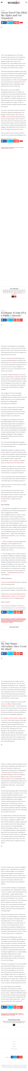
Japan (19, 620)
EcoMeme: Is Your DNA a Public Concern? (13, 314)
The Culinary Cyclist (15, 291)
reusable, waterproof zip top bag (10, 116)
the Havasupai (20, 407)
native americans (9, 621)
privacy (7, 622)
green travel (13, 147)
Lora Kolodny (11, 317)
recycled (8, 1014)
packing (2, 148)
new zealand (17, 621)
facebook (16, 620)
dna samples (6, 619)
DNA (2, 619)
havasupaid (3, 620)
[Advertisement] (14, 227)
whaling (11, 622)
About (14, 1041)
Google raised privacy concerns (16, 374)
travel (6, 148)
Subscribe (14, 1046)
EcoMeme (20, 606)
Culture (3, 10)
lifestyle (20, 1013)
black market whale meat (9, 618)
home (17, 1013)
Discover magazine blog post (11, 541)
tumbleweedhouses (11, 1005)
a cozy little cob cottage (13, 817)
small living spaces (19, 1014)
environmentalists (9, 620)
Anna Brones (10, 20)
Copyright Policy (14, 1048)
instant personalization (12, 620)
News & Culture (19, 147)
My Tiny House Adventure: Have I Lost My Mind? (13, 646)
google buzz (22, 620)
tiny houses (12, 1015)
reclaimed (3, 1014)
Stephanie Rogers (12, 651)
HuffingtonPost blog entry (15, 572)
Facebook (9, 358)
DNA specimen (12, 619)
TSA (9, 148)
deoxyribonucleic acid (7, 403)
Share (5, 22)
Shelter (3, 641)
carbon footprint (8, 1013)
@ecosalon (4, 501)
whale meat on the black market (15, 462)
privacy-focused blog (8, 582)
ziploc (12, 148)
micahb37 (7, 602)
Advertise (14, 1044)
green (13, 1013)
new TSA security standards (19, 80)
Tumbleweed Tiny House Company (13, 718)
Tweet (11, 22)
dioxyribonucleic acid (21, 618)
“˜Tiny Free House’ (6, 772)
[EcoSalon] (14, 2)
